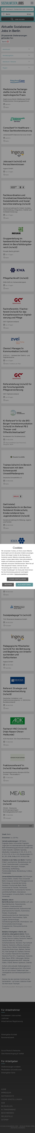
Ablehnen (8, 584)
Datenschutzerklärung (21, 574)
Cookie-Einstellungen (17, 579)
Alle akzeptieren (24, 584)
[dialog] (17, 566)
